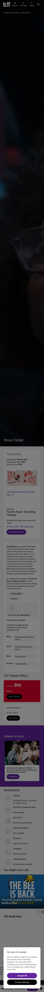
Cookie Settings (22, 982)
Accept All (22, 975)
